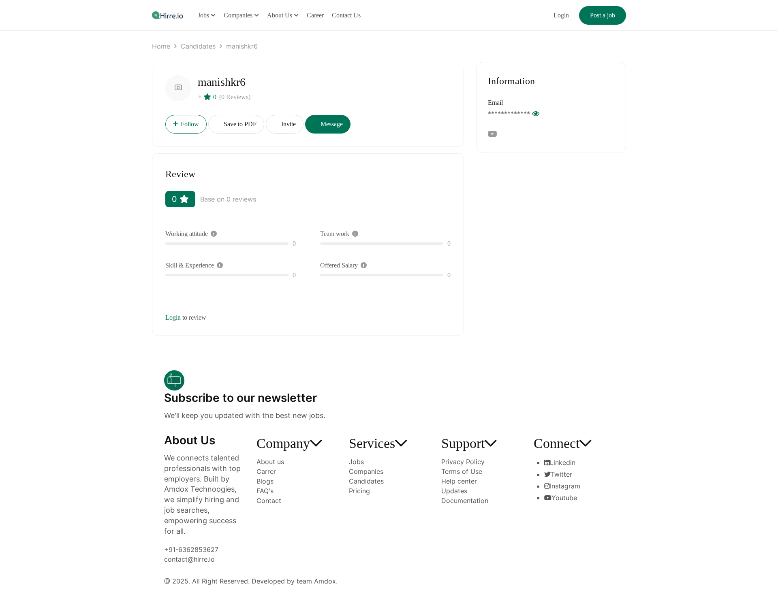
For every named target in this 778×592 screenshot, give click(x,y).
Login (561, 15)
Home (161, 46)
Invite (288, 124)
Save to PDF (239, 124)
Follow (190, 124)
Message (331, 124)
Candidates (198, 46)
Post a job (602, 15)
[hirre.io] (168, 14)
